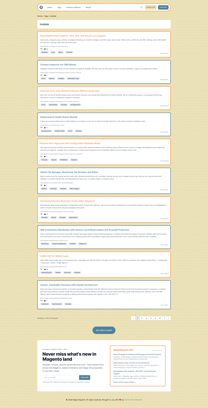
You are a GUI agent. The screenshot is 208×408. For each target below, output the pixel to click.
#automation (73, 217)
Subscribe (163, 7)
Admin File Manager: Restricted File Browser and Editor (69, 172)
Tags (59, 7)
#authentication (47, 272)
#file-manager (74, 188)
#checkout (45, 304)
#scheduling (53, 104)
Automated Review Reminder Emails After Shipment (67, 201)
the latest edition (157, 350)
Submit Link (151, 7)
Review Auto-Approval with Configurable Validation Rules (70, 143)
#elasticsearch (46, 131)
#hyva (61, 52)
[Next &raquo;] (169, 318)
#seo (53, 52)
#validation (63, 160)
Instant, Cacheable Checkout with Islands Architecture (69, 285)
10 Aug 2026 (164, 132)
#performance (56, 304)
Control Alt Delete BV (133, 400)
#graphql (44, 52)
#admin (44, 188)
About (88, 7)
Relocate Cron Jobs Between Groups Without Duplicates (69, 91)
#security (53, 188)
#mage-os (82, 243)
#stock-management (59, 243)
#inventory (45, 243)
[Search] (142, 7)
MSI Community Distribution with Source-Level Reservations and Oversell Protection (84, 230)
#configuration (75, 104)
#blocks (51, 78)
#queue (53, 160)
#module (69, 52)
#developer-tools (73, 78)
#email (53, 217)
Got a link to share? (104, 330)
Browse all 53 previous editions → (124, 382)
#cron (43, 104)
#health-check (59, 131)
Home (49, 7)
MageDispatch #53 (123, 350)
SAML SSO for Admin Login (54, 256)
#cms (43, 78)
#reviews (44, 160)
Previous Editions (73, 7)
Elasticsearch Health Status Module (58, 117)
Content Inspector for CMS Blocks (58, 64)
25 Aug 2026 (164, 53)
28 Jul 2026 (164, 245)
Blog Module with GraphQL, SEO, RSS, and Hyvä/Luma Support (73, 35)
